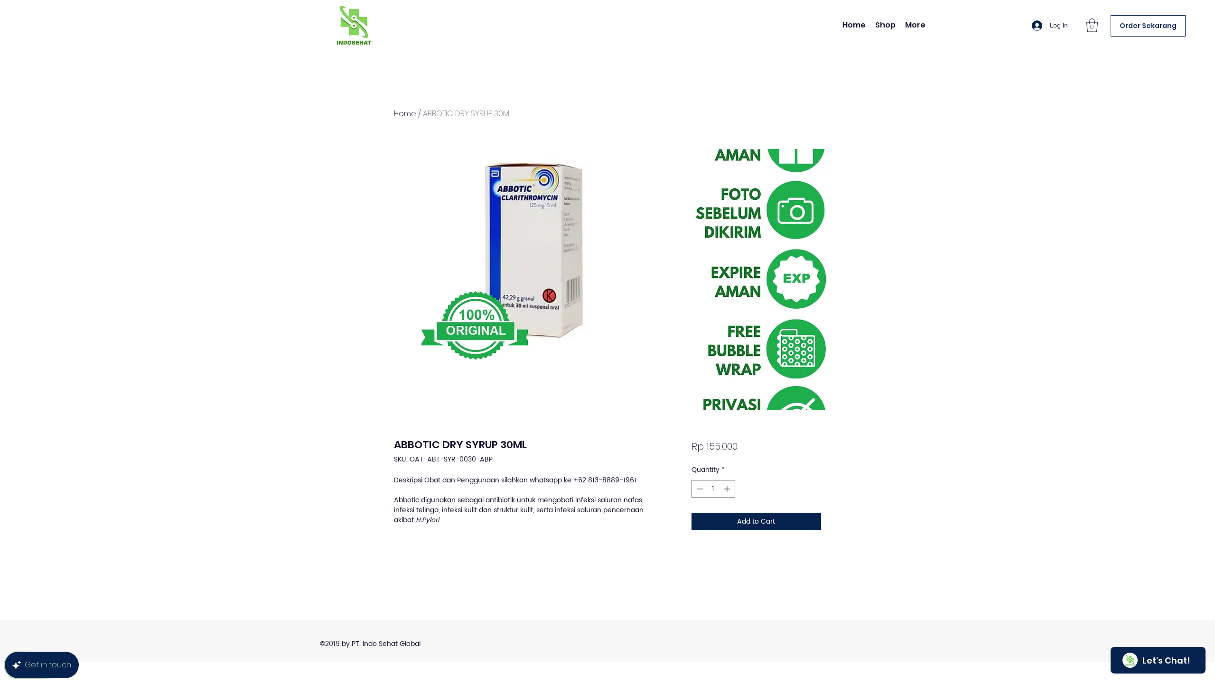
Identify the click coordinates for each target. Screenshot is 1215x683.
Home (405, 113)
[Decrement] (699, 488)
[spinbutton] (713, 488)
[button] (1092, 25)
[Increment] (728, 488)
